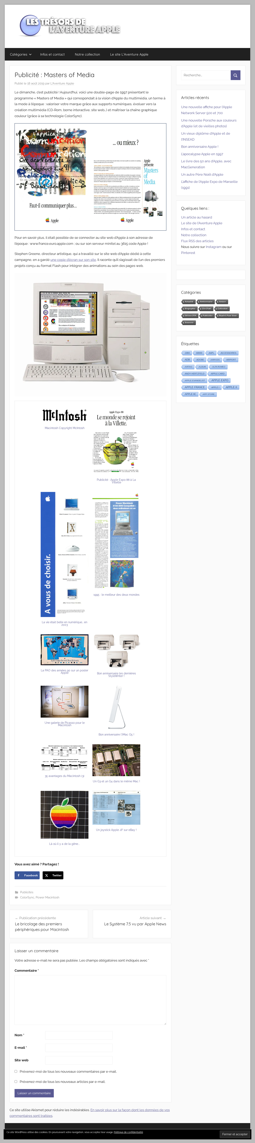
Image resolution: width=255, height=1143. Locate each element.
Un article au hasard (196, 217)
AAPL (211, 353)
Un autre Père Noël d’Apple (202, 174)
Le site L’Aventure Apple (129, 54)
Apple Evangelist (195, 380)
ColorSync (27, 897)
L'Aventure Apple (62, 83)
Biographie (190, 309)
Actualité (189, 302)
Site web (21, 1060)
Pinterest (188, 253)
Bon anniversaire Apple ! (199, 147)
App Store (209, 394)
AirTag (188, 367)
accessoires (228, 353)
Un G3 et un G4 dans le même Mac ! (116, 781)
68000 (199, 353)
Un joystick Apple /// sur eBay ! (116, 830)
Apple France (195, 387)
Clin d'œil (206, 309)
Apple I (215, 387)
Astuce (222, 302)
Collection (223, 309)
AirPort (231, 359)
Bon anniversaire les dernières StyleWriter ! (116, 675)
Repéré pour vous (228, 315)
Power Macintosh (47, 897)
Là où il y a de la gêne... (64, 843)
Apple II (231, 387)
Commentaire (27, 971)
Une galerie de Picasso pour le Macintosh (65, 724)
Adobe (200, 359)
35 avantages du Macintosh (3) (64, 776)
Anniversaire (206, 302)
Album (202, 367)
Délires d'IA (190, 315)
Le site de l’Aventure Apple (201, 223)
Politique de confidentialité (128, 1132)
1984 (187, 353)
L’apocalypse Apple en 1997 (202, 154)
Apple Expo (220, 380)
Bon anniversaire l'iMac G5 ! (116, 734)
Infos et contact (52, 54)
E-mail (21, 1048)
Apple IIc (190, 394)
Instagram (214, 247)
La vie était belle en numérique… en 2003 (64, 623)
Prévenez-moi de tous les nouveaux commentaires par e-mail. (68, 1071)
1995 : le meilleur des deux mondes (116, 594)
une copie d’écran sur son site (73, 260)
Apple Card (218, 373)
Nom (19, 1035)
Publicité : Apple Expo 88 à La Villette (116, 481)
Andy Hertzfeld (194, 373)
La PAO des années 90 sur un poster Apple (64, 672)
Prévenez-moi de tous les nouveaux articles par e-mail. (62, 1082)
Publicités (26, 892)
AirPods (215, 360)
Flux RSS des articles (197, 241)
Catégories (18, 54)
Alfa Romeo (218, 367)
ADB (187, 359)
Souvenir (189, 322)
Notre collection (87, 54)
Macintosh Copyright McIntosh (64, 428)
